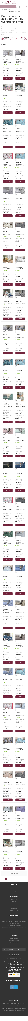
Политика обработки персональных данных (14, 921)
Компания (14, 896)
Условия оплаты (14, 938)
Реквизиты (14, 919)
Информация (14, 915)
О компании (14, 899)
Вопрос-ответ (14, 942)
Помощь (14, 935)
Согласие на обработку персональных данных (14, 927)
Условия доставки (14, 940)
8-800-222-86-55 (14, 955)
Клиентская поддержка (14, 923)
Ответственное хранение (14, 925)
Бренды (14, 891)
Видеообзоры (14, 910)
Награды (14, 903)
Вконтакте (12, 987)
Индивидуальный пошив (14, 887)
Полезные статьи (14, 929)
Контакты (14, 906)
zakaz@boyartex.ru (15, 958)
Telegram (16, 987)
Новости (14, 901)
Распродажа (14, 884)
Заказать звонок (8, 6)
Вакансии (14, 908)
